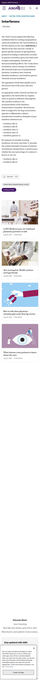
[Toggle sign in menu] (36, 8)
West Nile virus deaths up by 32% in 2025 (20, 628)
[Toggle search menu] (30, 8)
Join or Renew (23, 8)
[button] (21, 2)
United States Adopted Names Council (16, 184)
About (4, 16)
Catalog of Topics (8, 190)
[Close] (34, 648)
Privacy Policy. (9, 666)
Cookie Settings (18, 672)
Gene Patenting (20, 624)
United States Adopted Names (22, 16)
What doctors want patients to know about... (20, 632)
